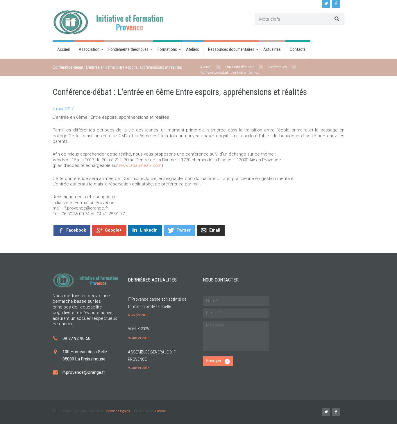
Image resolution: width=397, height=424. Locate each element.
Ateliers (192, 49)
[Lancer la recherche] (336, 19)
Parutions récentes (239, 67)
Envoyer (213, 360)
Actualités (272, 49)
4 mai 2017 (63, 108)
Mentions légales (117, 411)
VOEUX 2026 (138, 328)
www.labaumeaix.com (140, 165)
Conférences (277, 67)
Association (89, 49)
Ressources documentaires (231, 49)
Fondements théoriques (128, 49)
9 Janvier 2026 (138, 338)
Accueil (63, 49)
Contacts (298, 49)
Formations (167, 49)
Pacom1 (161, 411)
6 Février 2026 (138, 315)
